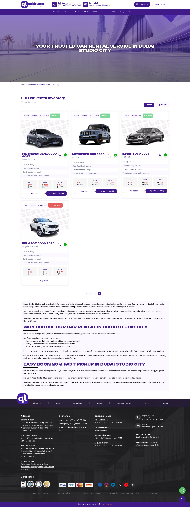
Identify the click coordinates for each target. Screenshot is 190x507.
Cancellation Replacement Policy (124, 493)
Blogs (122, 12)
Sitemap (153, 493)
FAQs (114, 12)
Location (104, 12)
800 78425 (62, 5)
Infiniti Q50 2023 (136, 153)
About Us (56, 12)
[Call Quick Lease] (182, 499)
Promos (68, 12)
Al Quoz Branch (27, 461)
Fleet (77, 12)
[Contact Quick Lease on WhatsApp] (182, 490)
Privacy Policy (64, 493)
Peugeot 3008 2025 (38, 243)
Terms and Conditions (90, 493)
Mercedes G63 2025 (88, 154)
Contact (131, 12)
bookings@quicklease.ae (99, 5)
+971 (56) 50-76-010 (78, 423)
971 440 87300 (74, 5)
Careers (98, 403)
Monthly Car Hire (40, 493)
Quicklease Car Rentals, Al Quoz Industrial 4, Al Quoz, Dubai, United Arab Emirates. (37, 467)
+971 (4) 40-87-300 (77, 420)
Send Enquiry (160, 4)
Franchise (77, 403)
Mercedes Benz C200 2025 (39, 155)
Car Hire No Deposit (123, 403)
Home (23, 85)
